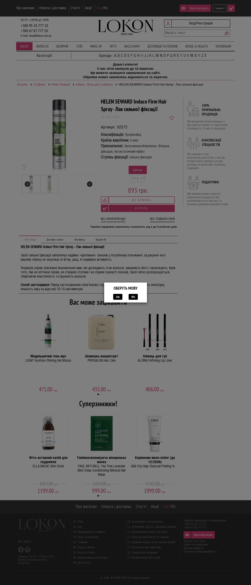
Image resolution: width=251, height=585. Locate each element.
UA (118, 297)
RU (133, 297)
